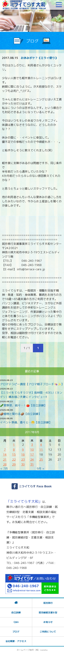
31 (32, 464)
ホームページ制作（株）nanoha (32, 649)
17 (32, 455)
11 (41, 450)
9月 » (40, 468)
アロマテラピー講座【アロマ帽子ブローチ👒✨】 (32, 384)
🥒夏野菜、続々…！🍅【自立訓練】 (23, 405)
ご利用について (48, 631)
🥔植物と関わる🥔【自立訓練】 (20, 414)
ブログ (15, 631)
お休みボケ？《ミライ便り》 (39, 58)
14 (5, 455)
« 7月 (4, 468)
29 (14, 464)
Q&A (16, 622)
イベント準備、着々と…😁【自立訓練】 (26, 422)
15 (14, 455)
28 (5, 464)
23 (23, 459)
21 (5, 459)
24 (32, 459)
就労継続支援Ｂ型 (48, 612)
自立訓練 (16, 612)
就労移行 (48, 602)
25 (41, 459)
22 (14, 459)
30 (23, 464)
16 (23, 455)
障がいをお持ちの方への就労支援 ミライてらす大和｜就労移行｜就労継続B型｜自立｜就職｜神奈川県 (24, 4)
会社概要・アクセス (16, 641)
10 (32, 450)
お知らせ (48, 622)
